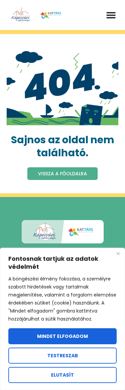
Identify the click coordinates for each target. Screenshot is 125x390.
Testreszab (62, 355)
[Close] (118, 253)
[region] (62, 319)
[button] (110, 15)
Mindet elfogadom (62, 336)
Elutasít (62, 375)
